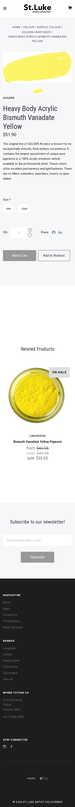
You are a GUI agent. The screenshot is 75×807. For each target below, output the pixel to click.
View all (7, 679)
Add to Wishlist (54, 255)
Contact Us (10, 614)
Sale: (31, 458)
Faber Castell (11, 660)
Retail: (31, 453)
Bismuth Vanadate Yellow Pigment (37, 442)
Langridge (9, 648)
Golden (8, 97)
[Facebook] (11, 747)
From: (31, 448)
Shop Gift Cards (13, 627)
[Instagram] (4, 747)
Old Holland (10, 673)
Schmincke (10, 666)
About (7, 602)
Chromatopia (11, 621)
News (6, 608)
